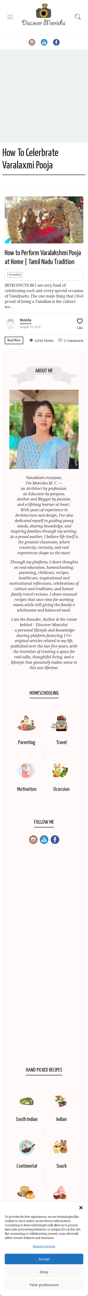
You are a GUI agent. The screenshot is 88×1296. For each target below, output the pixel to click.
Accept (44, 1259)
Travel (61, 742)
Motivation (26, 789)
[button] (81, 1207)
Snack (61, 1166)
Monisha (25, 320)
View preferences (44, 1285)
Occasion (15, 274)
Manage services (44, 1246)
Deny (44, 1272)
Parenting (26, 742)
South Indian (27, 1119)
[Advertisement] (44, 96)
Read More (14, 340)
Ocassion (61, 789)
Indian (61, 1119)
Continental (26, 1166)
